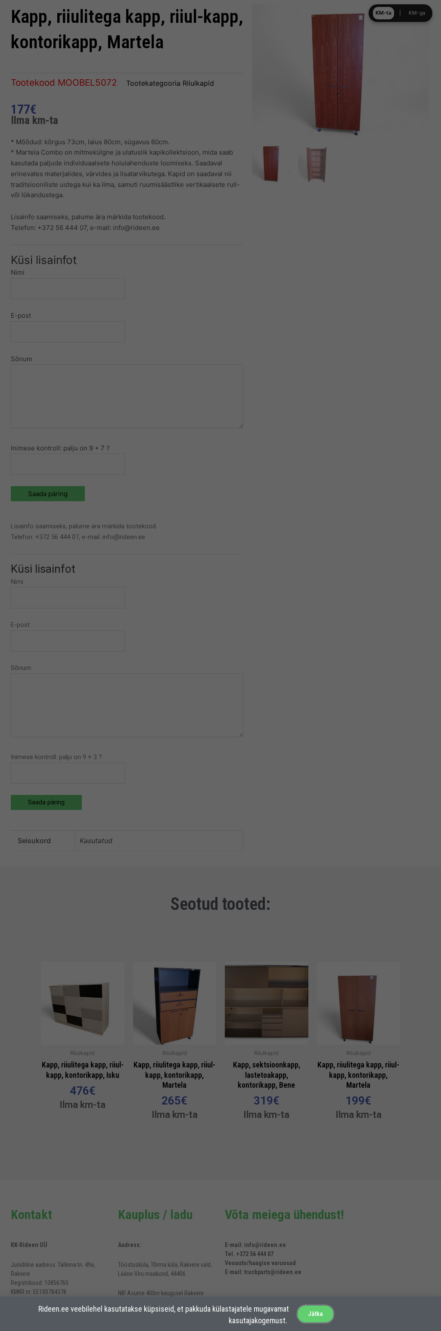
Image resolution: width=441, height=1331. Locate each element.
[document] (220, 665)
